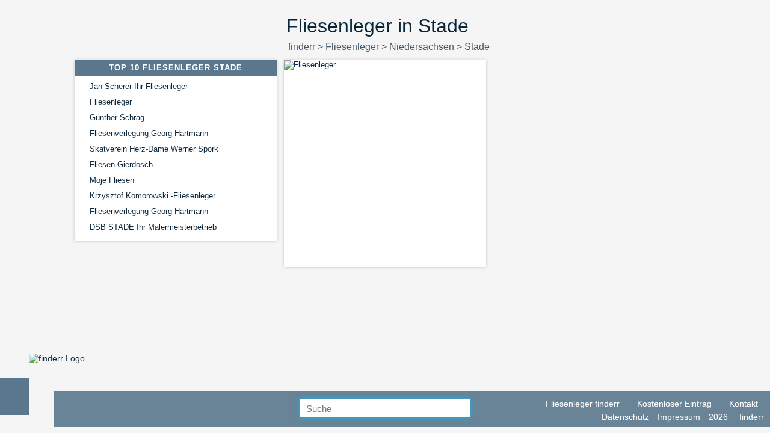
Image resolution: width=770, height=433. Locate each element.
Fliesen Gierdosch (121, 164)
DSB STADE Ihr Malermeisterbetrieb (153, 227)
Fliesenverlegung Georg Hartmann (149, 133)
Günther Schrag (117, 117)
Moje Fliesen (112, 180)
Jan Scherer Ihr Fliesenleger (139, 86)
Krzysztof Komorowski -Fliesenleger (152, 195)
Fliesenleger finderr (581, 403)
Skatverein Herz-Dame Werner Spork (154, 148)
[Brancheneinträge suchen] (479, 409)
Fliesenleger (111, 101)
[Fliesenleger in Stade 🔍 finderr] (57, 358)
